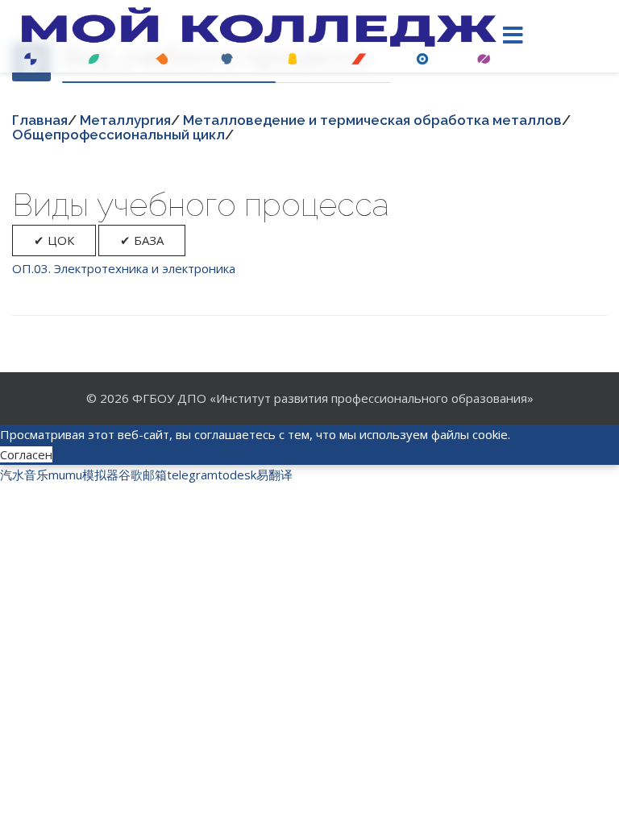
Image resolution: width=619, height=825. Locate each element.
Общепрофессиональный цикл (118, 134)
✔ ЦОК (54, 240)
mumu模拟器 (83, 474)
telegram (192, 474)
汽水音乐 (24, 474)
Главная (40, 120)
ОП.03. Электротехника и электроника (123, 268)
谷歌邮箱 (142, 474)
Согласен (26, 454)
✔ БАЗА (142, 240)
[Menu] (513, 36)
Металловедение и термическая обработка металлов (372, 120)
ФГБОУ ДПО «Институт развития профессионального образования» (333, 398)
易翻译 (274, 474)
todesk (237, 474)
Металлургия (125, 120)
